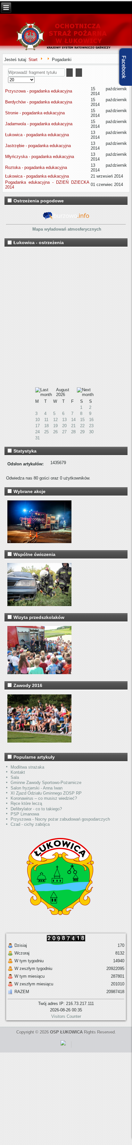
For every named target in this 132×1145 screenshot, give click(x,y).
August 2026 (62, 392)
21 (73, 425)
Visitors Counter (66, 1016)
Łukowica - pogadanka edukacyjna (37, 134)
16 (91, 419)
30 (91, 431)
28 (73, 431)
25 (46, 431)
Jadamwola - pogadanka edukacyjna (38, 123)
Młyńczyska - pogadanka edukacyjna (39, 156)
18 (46, 425)
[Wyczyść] (79, 72)
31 (37, 438)
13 (64, 419)
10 (37, 419)
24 (37, 431)
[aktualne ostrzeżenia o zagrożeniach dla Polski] (65, 219)
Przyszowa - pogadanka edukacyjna (38, 91)
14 (73, 419)
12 (55, 419)
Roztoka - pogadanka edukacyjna (36, 167)
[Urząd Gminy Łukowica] (57, 914)
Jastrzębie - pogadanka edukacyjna (38, 145)
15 (82, 419)
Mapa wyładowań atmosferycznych (66, 229)
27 (64, 431)
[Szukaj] (69, 72)
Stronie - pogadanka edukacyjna (35, 112)
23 (91, 425)
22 (82, 425)
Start (33, 59)
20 (64, 425)
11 (46, 419)
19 (55, 425)
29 (82, 431)
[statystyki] (63, 1046)
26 (55, 431)
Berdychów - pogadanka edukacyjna (38, 102)
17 (37, 425)
